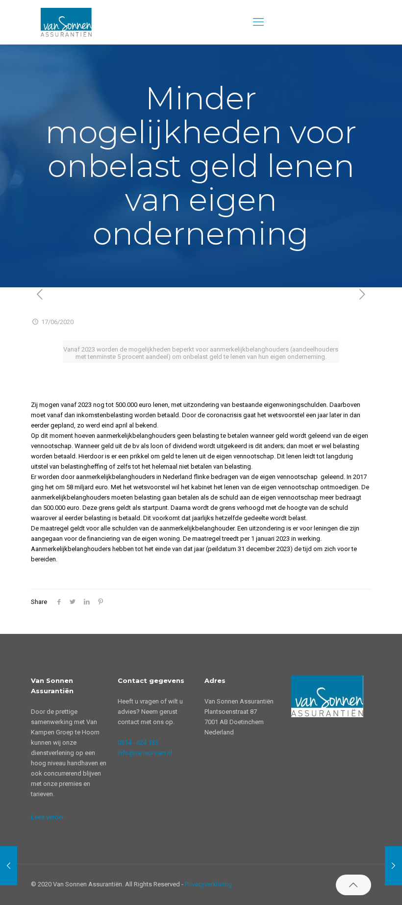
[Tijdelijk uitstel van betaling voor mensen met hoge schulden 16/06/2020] (8, 865)
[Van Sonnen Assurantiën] (66, 22)
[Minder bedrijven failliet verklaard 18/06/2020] (393, 865)
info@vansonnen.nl (145, 752)
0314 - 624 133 (138, 742)
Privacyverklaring (208, 884)
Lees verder (47, 817)
